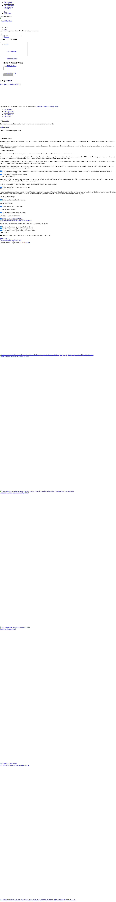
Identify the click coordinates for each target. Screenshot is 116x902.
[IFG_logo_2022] (6, 21)
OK (1, 127)
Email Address (7, 66)
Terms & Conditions (43, 106)
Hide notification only (15, 240)
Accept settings (4, 240)
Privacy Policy (54, 106)
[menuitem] (60, 12)
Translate (27, 242)
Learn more (5, 127)
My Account (7, 13)
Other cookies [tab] (4, 220)
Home (5, 12)
